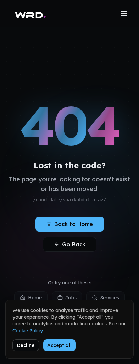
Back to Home (73, 224)
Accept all (59, 345)
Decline (26, 345)
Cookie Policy (27, 330)
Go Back (73, 244)
